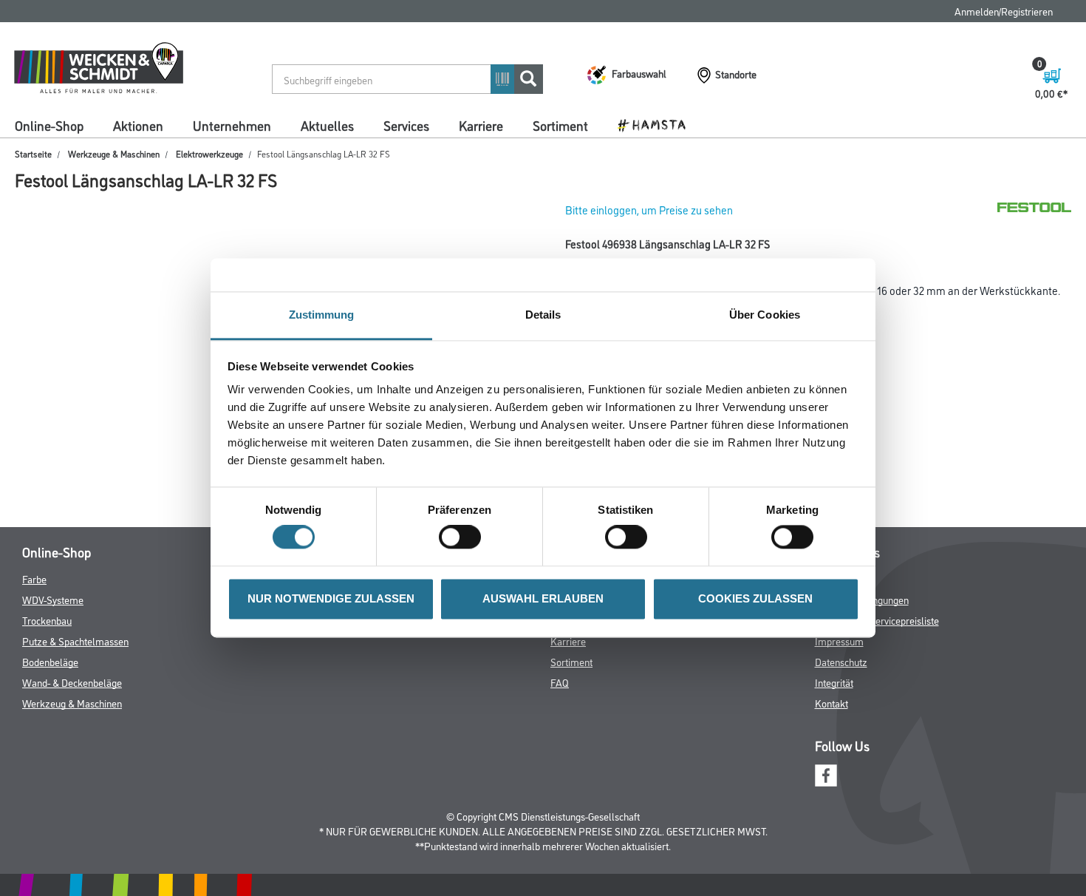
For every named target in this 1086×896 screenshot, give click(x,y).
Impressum (839, 641)
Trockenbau (47, 620)
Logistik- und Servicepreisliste (877, 620)
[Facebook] (826, 773)
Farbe (34, 578)
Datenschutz (841, 661)
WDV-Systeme (52, 599)
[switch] (463, 537)
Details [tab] (543, 314)
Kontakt (831, 703)
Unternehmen (232, 125)
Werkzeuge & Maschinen (114, 153)
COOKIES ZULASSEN (755, 598)
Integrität (834, 682)
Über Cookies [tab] (764, 314)
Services (406, 125)
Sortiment (560, 125)
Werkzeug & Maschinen (72, 703)
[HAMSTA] (657, 124)
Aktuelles (327, 125)
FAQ (559, 682)
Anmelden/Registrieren (1003, 11)
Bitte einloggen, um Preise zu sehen (649, 209)
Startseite (33, 153)
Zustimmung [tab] (322, 314)
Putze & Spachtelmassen (75, 641)
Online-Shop (49, 125)
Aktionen (138, 125)
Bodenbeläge (50, 661)
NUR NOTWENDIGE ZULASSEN (330, 598)
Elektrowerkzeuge (209, 153)
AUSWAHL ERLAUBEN (543, 598)
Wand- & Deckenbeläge (72, 682)
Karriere (481, 125)
